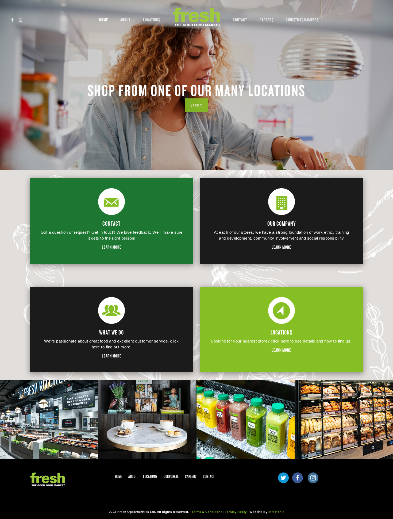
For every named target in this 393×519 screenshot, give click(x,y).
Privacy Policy (236, 512)
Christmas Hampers (302, 19)
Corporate (171, 476)
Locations (151, 19)
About (125, 19)
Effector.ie (276, 512)
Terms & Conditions (207, 512)
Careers (266, 19)
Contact (240, 19)
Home (103, 19)
